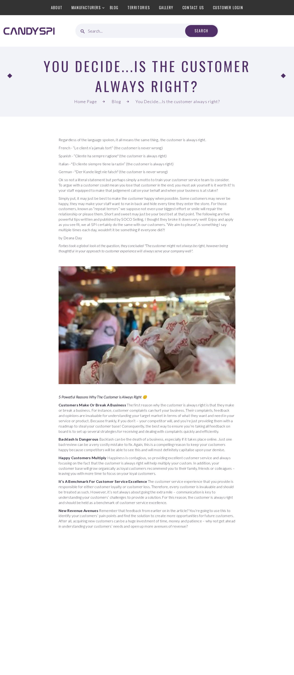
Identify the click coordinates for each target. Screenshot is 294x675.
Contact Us (193, 7)
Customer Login (228, 7)
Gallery (166, 7)
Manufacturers (86, 7)
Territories (138, 7)
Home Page (85, 101)
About (56, 7)
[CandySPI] (29, 31)
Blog (114, 7)
